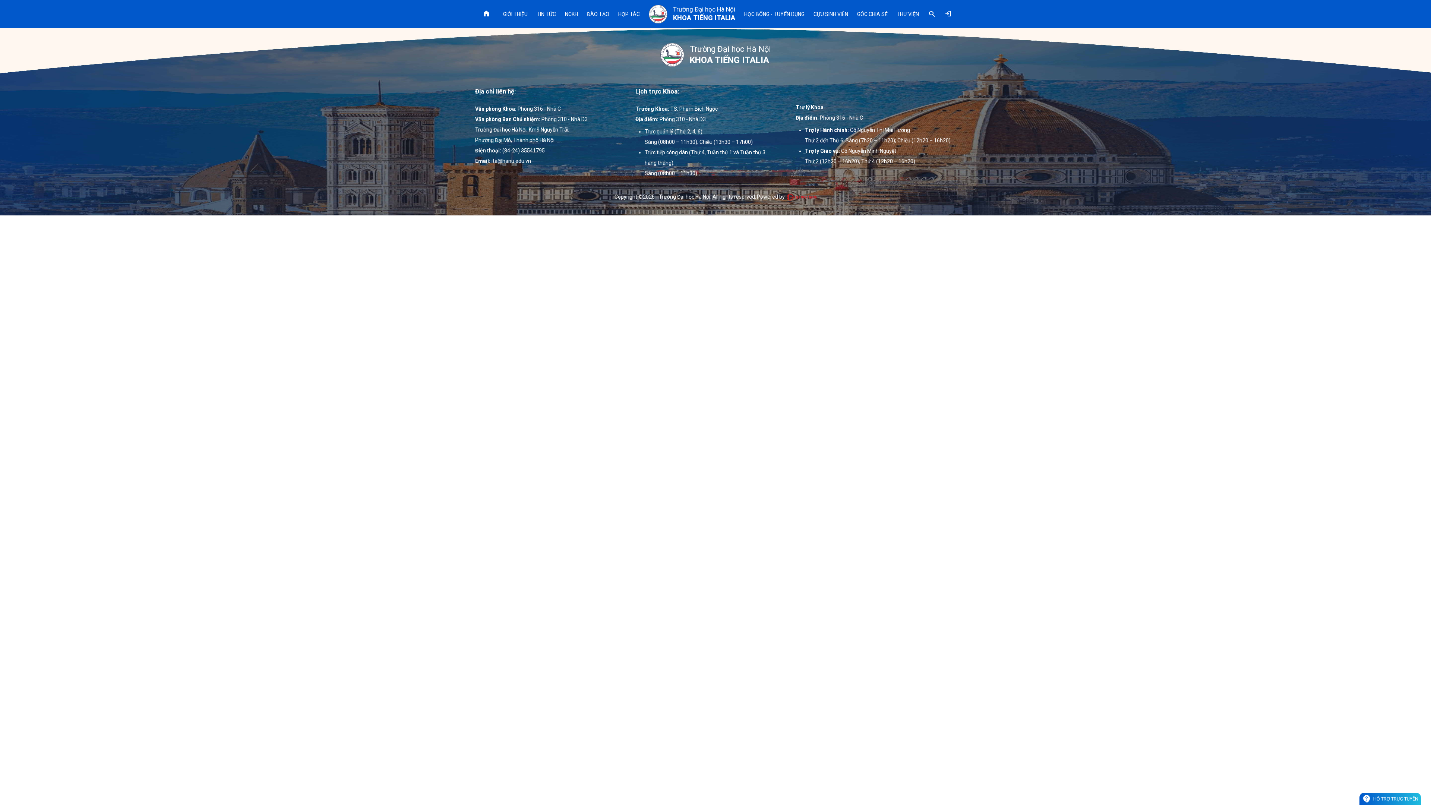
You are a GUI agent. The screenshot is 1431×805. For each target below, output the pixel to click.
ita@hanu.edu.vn (511, 161)
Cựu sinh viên (831, 14)
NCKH (571, 14)
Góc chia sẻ (872, 14)
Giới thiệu (515, 14)
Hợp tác (629, 14)
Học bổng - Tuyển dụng (774, 14)
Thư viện (908, 14)
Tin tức (546, 14)
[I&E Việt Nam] (801, 197)
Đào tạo (598, 14)
